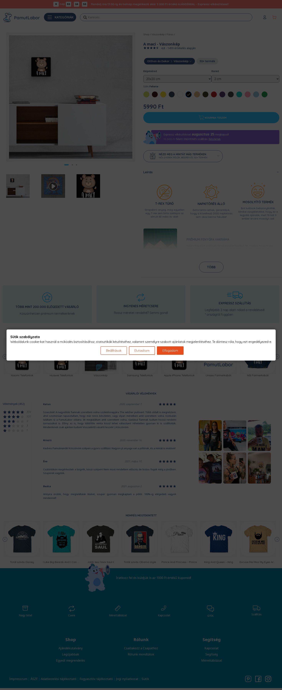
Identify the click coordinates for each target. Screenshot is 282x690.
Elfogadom (170, 350)
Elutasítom (141, 350)
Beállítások (113, 350)
